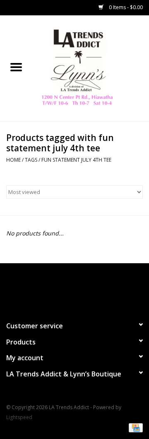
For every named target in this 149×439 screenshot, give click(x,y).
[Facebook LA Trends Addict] (67, 288)
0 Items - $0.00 (125, 7)
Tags (31, 159)
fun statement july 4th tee (76, 159)
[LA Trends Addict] (90, 68)
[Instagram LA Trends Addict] (82, 288)
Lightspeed (19, 417)
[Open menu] (16, 66)
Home (13, 159)
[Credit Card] (134, 427)
